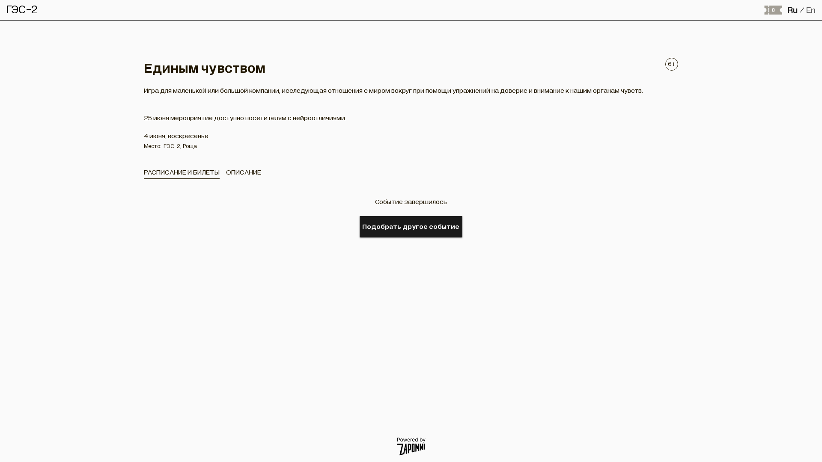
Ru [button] (793, 10)
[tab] (182, 172)
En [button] (811, 10)
